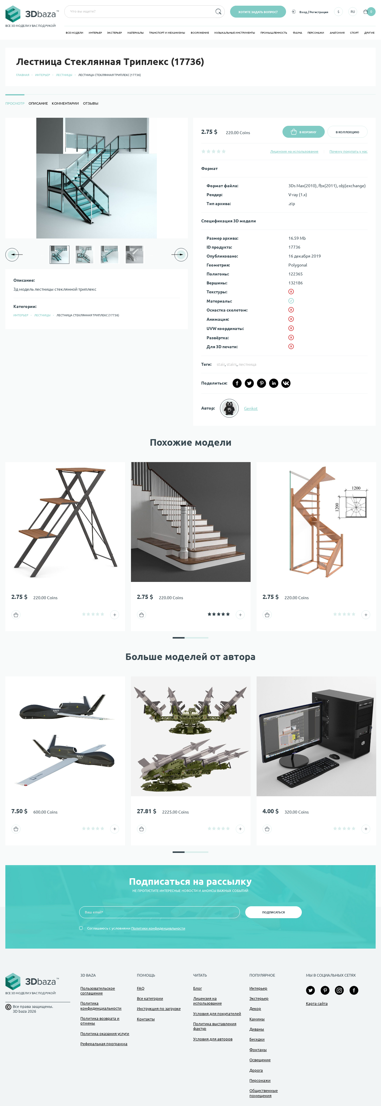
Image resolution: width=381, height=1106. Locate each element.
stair (221, 364)
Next (151, 255)
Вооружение (200, 32)
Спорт (354, 32)
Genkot (251, 408)
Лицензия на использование (294, 151)
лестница (247, 364)
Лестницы (64, 75)
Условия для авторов (212, 1039)
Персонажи (315, 32)
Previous (43, 255)
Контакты (146, 1019)
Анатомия (337, 32)
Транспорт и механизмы (167, 32)
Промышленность (273, 32)
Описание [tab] (38, 103)
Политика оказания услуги (104, 1033)
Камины (257, 1019)
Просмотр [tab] (14, 103)
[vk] (286, 383)
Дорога (256, 1070)
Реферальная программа (103, 1044)
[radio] (203, 151)
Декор (255, 1008)
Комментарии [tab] (65, 103)
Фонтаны (258, 1050)
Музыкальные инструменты (234, 32)
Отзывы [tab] (90, 103)
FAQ (140, 988)
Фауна (297, 32)
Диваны (256, 1029)
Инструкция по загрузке (159, 1008)
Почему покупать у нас (349, 151)
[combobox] (138, 12)
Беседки (257, 1039)
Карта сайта (317, 1003)
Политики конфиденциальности (158, 928)
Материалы (135, 32)
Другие (369, 32)
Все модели (74, 32)
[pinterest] (261, 383)
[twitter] (249, 383)
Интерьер (95, 32)
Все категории (150, 998)
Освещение (260, 1060)
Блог (197, 988)
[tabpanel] (190, 272)
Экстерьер (114, 32)
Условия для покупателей (217, 1013)
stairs (232, 364)
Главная (22, 75)
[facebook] (237, 383)
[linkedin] (273, 383)
